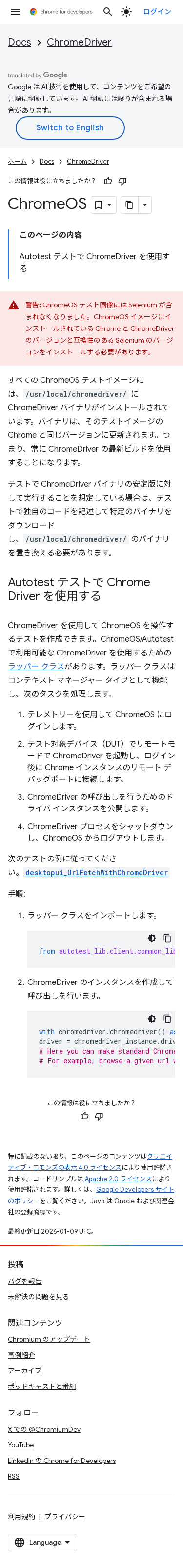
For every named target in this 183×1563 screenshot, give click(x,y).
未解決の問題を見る (38, 1296)
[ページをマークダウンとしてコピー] (130, 205)
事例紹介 (21, 1355)
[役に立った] (108, 181)
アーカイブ (24, 1370)
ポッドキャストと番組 (42, 1386)
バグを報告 (25, 1281)
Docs (19, 42)
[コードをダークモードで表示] (152, 938)
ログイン (157, 11)
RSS (14, 1476)
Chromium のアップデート (49, 1339)
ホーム (17, 161)
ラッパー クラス (36, 667)
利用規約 (21, 1517)
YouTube (21, 1444)
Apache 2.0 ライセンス (118, 1179)
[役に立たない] (122, 181)
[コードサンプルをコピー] (167, 938)
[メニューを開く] (15, 12)
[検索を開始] (108, 12)
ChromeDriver (79, 42)
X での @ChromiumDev (44, 1429)
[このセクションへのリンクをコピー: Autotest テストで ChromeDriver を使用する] (111, 597)
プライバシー (64, 1517)
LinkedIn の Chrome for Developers (62, 1460)
